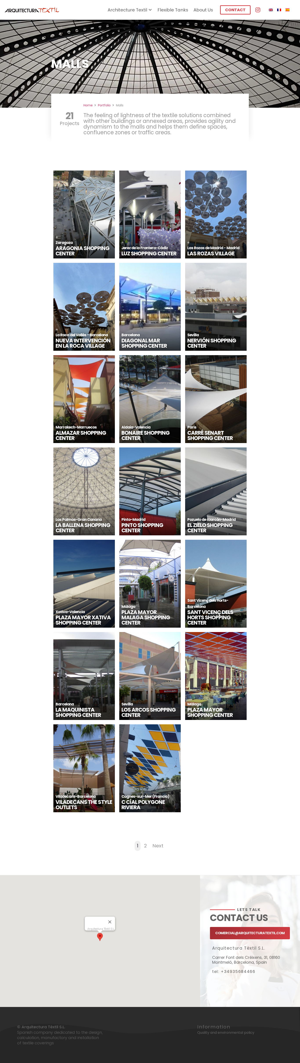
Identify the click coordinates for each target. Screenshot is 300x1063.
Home (88, 105)
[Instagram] (257, 10)
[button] (100, 937)
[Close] (110, 922)
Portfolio (104, 105)
